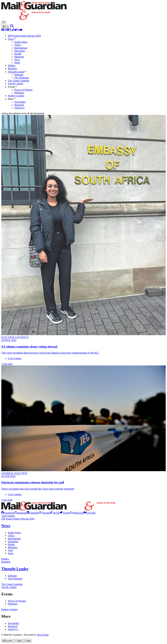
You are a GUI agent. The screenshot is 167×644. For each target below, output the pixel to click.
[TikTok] (13, 30)
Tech (10, 550)
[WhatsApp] (18, 30)
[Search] (12, 26)
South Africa (14, 532)
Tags (3, 515)
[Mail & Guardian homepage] (83, 11)
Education (13, 541)
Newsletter (13, 623)
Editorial (12, 575)
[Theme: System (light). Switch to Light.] (5, 26)
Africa (11, 535)
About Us (13, 629)
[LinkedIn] (8, 30)
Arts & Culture (9, 587)
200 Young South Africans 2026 (17, 518)
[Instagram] (5, 30)
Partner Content (9, 609)
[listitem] (7, 512)
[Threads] (10, 30)
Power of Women (17, 600)
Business (5, 561)
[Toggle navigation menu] (3, 22)
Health (11, 544)
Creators (10, 515)
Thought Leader (15, 569)
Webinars (12, 603)
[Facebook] (2, 30)
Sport (10, 553)
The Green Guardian (12, 584)
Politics (5, 558)
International (14, 538)
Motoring (12, 547)
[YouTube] (21, 30)
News (5, 526)
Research (12, 626)
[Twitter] (15, 30)
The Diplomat (15, 578)
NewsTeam (43, 634)
